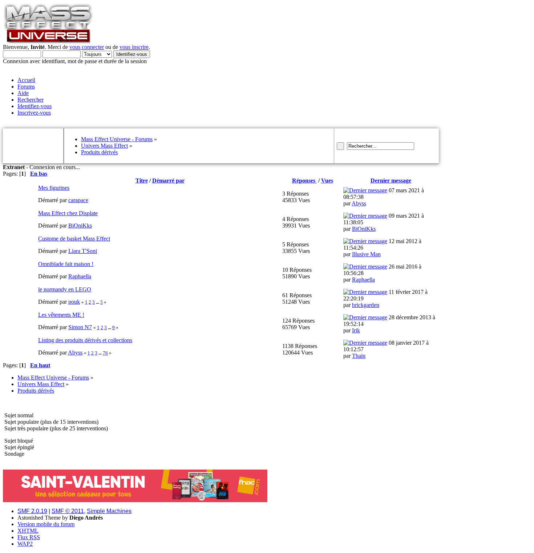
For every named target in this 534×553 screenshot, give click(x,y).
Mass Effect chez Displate (68, 213)
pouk (74, 302)
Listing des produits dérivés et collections (85, 340)
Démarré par (168, 180)
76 (105, 353)
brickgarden (365, 305)
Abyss (359, 203)
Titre (141, 180)
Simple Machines (109, 511)
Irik (356, 330)
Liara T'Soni (82, 251)
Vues (327, 180)
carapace (78, 200)
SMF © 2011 (68, 511)
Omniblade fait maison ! (65, 264)
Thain (358, 356)
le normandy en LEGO (64, 289)
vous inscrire (134, 47)
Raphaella (79, 276)
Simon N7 (80, 327)
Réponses (304, 180)
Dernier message (391, 180)
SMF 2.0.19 (32, 511)
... (98, 302)
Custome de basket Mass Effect (74, 238)
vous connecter (86, 47)
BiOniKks (80, 225)
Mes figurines (53, 188)
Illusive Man (366, 254)
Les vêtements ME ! (61, 315)
